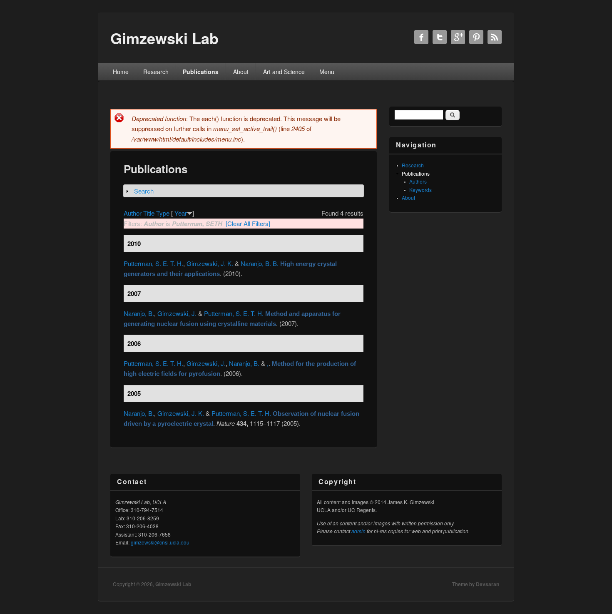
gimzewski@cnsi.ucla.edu (160, 542)
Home (121, 71)
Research (156, 71)
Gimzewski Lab (173, 584)
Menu (326, 71)
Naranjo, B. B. (260, 263)
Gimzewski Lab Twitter (440, 37)
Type (162, 213)
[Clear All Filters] (248, 223)
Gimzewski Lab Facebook (421, 37)
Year (180, 213)
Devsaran (487, 584)
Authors (418, 181)
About (241, 71)
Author (133, 213)
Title (148, 213)
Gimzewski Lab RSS (495, 37)
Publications (201, 71)
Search (144, 190)
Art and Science (284, 71)
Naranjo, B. (139, 313)
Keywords (420, 189)
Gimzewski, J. (177, 313)
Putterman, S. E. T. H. (153, 263)
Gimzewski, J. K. (210, 263)
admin (358, 530)
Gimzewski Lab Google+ (458, 37)
